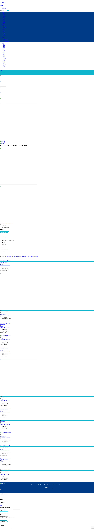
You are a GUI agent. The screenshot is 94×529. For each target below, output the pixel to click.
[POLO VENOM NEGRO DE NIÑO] (47, 291)
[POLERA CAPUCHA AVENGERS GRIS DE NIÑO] (0, 185)
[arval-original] (2, 143)
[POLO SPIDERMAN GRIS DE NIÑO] (47, 445)
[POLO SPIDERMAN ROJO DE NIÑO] (47, 323)
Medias (4, 52)
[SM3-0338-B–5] (2, 142)
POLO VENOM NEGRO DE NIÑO (4, 315)
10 (1, 460)
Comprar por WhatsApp (4, 232)
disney (16, 256)
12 (1, 326)
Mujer (3, 49)
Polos (4, 54)
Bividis (4, 55)
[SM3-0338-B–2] (2, 140)
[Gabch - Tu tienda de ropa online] (3, 2)
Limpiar (2, 230)
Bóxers (4, 44)
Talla (1, 229)
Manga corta (1, 314)
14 (2, 326)
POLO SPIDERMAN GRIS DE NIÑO (5, 424)
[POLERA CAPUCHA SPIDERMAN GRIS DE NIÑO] (0, 147)
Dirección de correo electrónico (4, 516)
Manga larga (4, 314)
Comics (14, 256)
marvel (18, 256)
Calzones (4, 50)
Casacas (4, 45)
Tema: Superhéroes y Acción (30, 256)
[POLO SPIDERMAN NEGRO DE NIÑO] (47, 432)
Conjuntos (4, 58)
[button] (4, 232)
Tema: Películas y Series (24, 256)
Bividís (4, 61)
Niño (1, 70)
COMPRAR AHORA (7, 231)
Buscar (8, 10)
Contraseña (1, 510)
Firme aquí (7, 521)
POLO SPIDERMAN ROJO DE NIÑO (5, 327)
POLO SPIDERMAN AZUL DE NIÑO (5, 265)
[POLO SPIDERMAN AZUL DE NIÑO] (47, 260)
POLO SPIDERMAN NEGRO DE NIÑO (5, 437)
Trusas (4, 48)
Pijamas (4, 46)
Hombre (3, 43)
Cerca (1, 505)
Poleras (4, 47)
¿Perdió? (4, 510)
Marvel (37, 256)
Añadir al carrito (2, 231)
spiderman (20, 256)
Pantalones (4, 64)
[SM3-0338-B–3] (2, 141)
